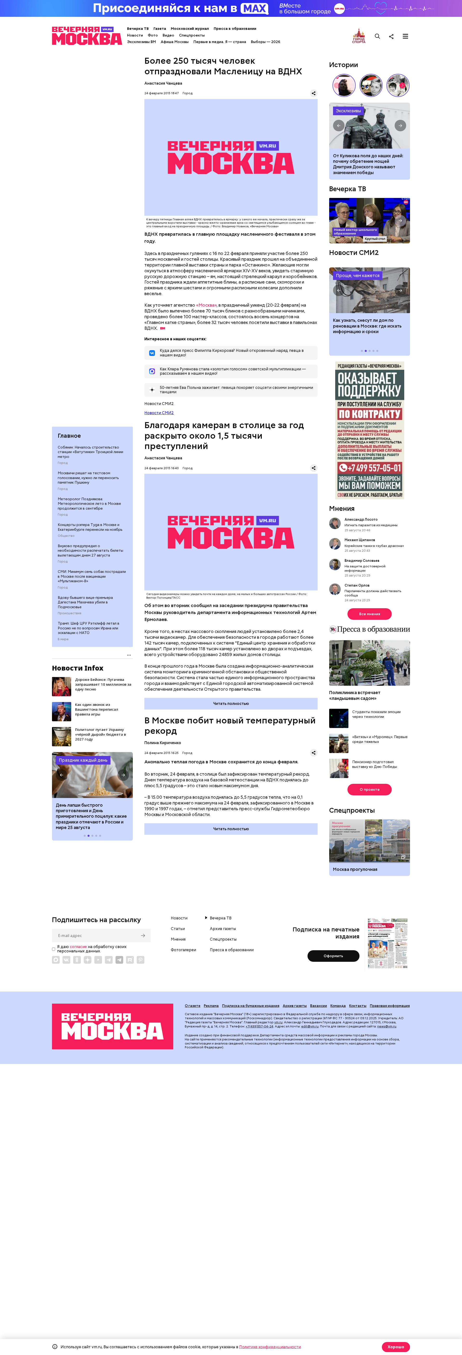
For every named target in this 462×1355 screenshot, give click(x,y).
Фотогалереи (183, 950)
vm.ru (278, 1022)
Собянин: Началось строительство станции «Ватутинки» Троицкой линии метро (90, 452)
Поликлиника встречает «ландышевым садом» (354, 695)
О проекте (370, 789)
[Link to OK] (77, 960)
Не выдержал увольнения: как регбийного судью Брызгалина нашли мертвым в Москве (365, 161)
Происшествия (69, 613)
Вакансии (318, 1005)
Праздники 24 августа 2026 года (92, 775)
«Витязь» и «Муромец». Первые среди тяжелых (380, 739)
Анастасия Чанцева (163, 83)
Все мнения (369, 614)
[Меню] (405, 36)
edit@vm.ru (310, 1026)
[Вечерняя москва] (112, 1027)
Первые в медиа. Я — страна (219, 41)
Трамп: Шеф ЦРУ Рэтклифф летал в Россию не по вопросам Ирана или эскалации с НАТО (88, 628)
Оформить (333, 956)
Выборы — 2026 (265, 41)
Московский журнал (190, 28)
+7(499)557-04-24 (259, 1026)
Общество (66, 536)
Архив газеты (223, 929)
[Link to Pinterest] (140, 960)
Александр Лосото (361, 519)
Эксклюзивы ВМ (141, 41)
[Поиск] (377, 36)
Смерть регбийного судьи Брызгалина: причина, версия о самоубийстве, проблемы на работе (369, 125)
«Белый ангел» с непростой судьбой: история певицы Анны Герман (344, 85)
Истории (343, 64)
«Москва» (206, 305)
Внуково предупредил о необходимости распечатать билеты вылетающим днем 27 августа (90, 551)
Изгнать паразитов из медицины (371, 525)
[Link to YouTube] (98, 960)
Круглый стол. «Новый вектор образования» (369, 220)
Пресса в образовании (235, 28)
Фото (153, 35)
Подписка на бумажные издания (250, 1005)
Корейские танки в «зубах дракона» (374, 546)
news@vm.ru (386, 1026)
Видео (168, 35)
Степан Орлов (357, 585)
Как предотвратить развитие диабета (369, 290)
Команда (338, 1005)
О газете (192, 1005)
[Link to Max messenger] (56, 960)
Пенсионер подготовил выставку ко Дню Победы (374, 764)
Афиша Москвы (175, 41)
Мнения (342, 508)
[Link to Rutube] (130, 960)
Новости (135, 35)
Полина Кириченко (162, 742)
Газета (160, 28)
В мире (63, 639)
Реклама (211, 1005)
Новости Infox (77, 668)
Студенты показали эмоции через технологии (376, 714)
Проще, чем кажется (357, 275)
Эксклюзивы (348, 111)
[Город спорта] (359, 36)
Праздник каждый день (83, 760)
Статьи (178, 929)
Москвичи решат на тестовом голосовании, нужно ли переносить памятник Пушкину (88, 478)
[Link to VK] (66, 960)
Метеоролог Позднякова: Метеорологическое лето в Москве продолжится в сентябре (89, 504)
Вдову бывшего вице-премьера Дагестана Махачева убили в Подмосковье (85, 602)
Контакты (357, 1005)
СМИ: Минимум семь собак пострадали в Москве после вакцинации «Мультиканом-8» (92, 576)
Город (63, 463)
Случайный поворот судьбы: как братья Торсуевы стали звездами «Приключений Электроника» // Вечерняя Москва (398, 85)
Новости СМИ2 (159, 412)
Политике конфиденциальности (270, 1346)
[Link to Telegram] (109, 960)
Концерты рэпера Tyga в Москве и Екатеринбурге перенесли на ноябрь (90, 527)
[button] (61, 775)
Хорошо (396, 1346)
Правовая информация (390, 1005)
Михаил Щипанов (360, 540)
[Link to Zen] (87, 960)
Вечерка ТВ (138, 28)
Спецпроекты (192, 35)
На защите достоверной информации (365, 568)
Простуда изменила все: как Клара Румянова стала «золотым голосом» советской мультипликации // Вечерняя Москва (371, 85)
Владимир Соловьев (362, 561)
